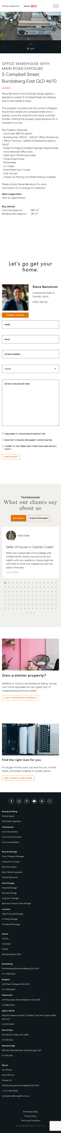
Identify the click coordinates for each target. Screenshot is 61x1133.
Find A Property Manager (13, 856)
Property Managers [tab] (39, 518)
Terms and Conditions (30, 1120)
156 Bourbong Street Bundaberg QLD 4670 (20, 968)
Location (6, 909)
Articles (5, 938)
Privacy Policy (31, 1116)
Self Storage (8, 883)
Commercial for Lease (11, 837)
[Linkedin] (42, 800)
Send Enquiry (11, 456)
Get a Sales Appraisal (11, 821)
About (5, 1065)
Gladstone (7, 995)
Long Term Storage (10, 898)
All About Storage (9, 919)
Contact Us (7, 1080)
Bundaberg (7, 964)
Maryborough (8, 1045)
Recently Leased (9, 867)
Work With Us (8, 1075)
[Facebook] (11, 800)
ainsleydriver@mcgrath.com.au (15, 1096)
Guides (5, 949)
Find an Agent (8, 816)
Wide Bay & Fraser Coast (11, 6)
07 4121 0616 (7, 1040)
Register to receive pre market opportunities (28, 440)
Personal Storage (9, 888)
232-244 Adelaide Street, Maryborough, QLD (21, 1050)
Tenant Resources (10, 877)
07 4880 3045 (8, 1005)
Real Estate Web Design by (30, 1126)
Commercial (7, 827)
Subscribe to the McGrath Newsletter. (25, 434)
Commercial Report (10, 842)
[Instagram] (19, 800)
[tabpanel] (30, 571)
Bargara (6, 979)
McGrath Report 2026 (11, 954)
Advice (5, 934)
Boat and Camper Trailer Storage (16, 903)
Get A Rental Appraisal (12, 872)
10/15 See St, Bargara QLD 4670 (16, 984)
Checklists (6, 944)
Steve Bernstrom (45, 287)
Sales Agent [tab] (18, 518)
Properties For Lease (11, 861)
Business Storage (9, 893)
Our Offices (7, 1070)
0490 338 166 (40, 302)
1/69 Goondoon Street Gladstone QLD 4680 (21, 999)
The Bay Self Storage (11, 924)
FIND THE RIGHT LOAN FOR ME (18, 778)
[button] (5, 582)
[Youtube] (34, 800)
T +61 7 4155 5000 (10, 1091)
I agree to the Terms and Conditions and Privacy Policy (31, 447)
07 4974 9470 (8, 1024)
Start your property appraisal (20, 697)
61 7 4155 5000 (8, 974)
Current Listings (15, 315)
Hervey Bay (7, 1030)
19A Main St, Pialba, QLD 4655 (15, 1034)
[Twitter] (49, 800)
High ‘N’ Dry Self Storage (12, 914)
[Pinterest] (26, 800)
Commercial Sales (10, 831)
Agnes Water (8, 1010)
